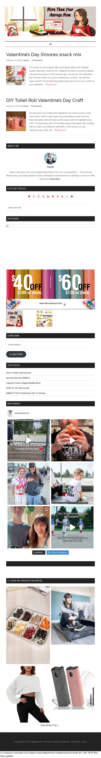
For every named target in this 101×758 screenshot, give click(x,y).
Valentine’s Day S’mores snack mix (43, 54)
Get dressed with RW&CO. (18, 378)
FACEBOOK (13, 564)
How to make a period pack (18, 373)
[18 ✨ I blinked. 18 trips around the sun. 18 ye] (28, 527)
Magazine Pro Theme (40, 742)
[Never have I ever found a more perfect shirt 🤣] (72, 484)
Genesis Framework (61, 742)
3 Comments (37, 60)
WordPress (75, 742)
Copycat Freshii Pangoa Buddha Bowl (23, 383)
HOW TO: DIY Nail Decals (17, 388)
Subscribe (16, 354)
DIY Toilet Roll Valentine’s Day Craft (44, 100)
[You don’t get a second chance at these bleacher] (28, 440)
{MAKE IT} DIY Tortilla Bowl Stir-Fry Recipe (26, 393)
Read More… (55, 179)
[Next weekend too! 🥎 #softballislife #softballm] (72, 527)
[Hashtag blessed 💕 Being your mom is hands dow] (28, 484)
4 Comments (36, 106)
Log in (84, 742)
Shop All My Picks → (50, 725)
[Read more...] (52, 84)
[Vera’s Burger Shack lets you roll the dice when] (72, 440)
